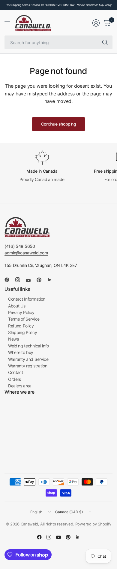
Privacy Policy (21, 312)
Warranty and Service (28, 359)
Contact (15, 372)
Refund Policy (21, 325)
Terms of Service (24, 318)
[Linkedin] (52, 279)
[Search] (105, 42)
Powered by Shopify (93, 524)
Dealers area (20, 385)
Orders (14, 379)
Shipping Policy (22, 332)
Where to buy (20, 352)
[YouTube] (30, 280)
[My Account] (96, 23)
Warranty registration (27, 365)
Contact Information (26, 298)
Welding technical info (28, 345)
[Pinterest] (41, 279)
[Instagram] (20, 279)
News (13, 338)
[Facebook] (9, 279)
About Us (16, 305)
